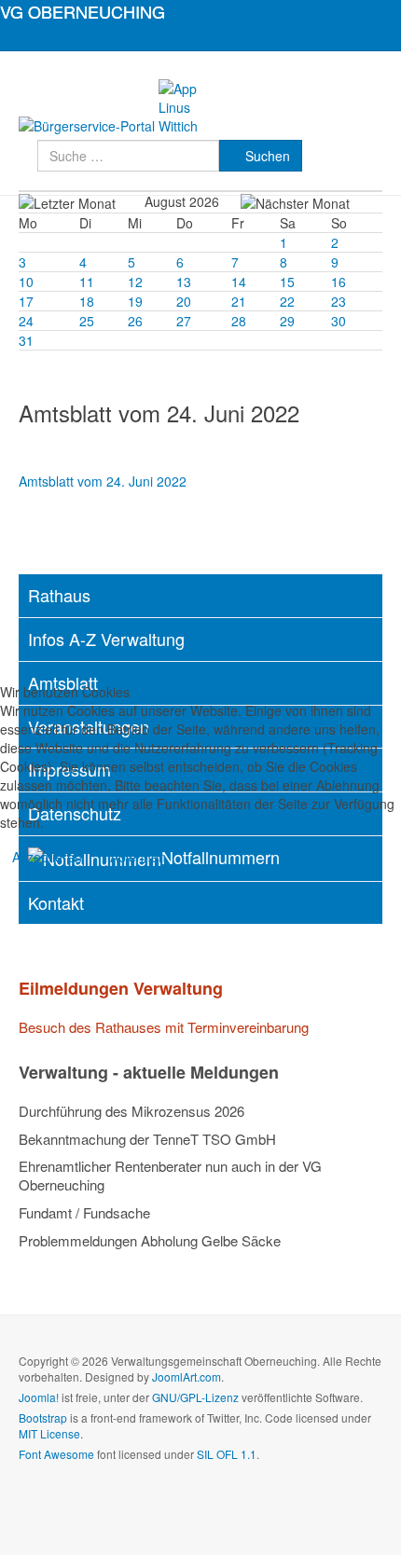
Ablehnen (138, 856)
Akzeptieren (47, 856)
